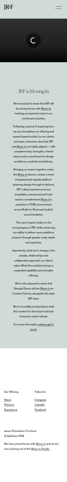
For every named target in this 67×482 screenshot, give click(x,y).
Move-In (45, 288)
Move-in (46, 108)
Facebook (40, 410)
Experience (10, 410)
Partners (9, 405)
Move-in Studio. (40, 449)
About (7, 400)
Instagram (40, 400)
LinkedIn (40, 405)
